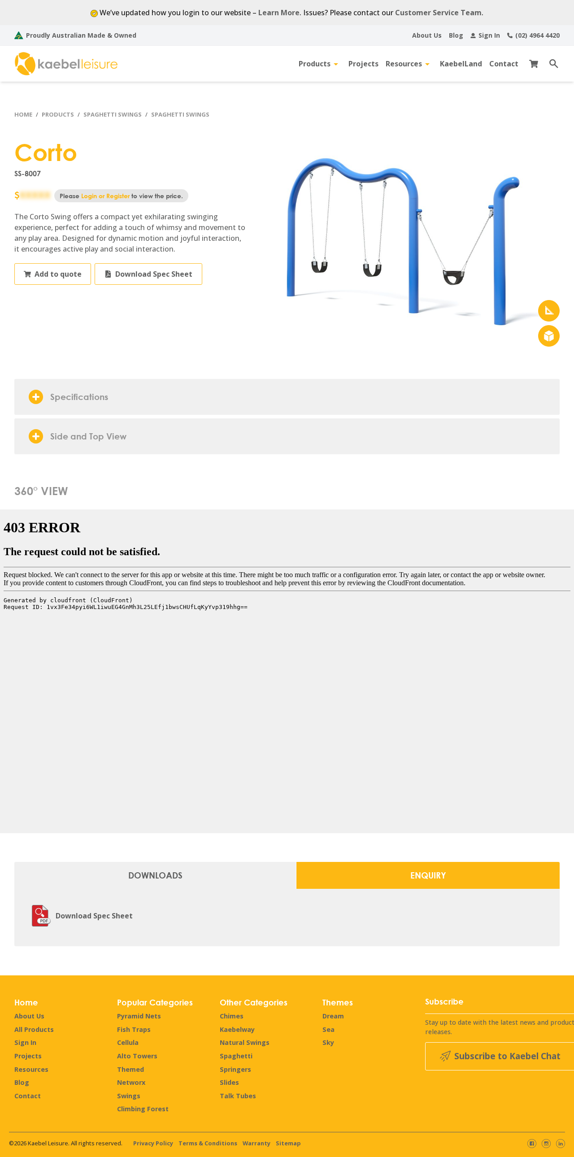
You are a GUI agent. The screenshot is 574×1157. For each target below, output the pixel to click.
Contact (27, 1096)
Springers (235, 1069)
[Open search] (551, 64)
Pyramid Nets (139, 1016)
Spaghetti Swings (112, 114)
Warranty (256, 1143)
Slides (229, 1082)
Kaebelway (237, 1029)
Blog (21, 1082)
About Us (29, 1016)
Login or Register (105, 196)
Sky (328, 1042)
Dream (333, 1016)
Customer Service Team (438, 12)
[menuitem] (427, 35)
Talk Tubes (238, 1096)
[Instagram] (546, 1143)
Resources (31, 1069)
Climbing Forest (143, 1109)
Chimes (232, 1016)
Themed (130, 1069)
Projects (28, 1056)
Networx (131, 1082)
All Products (34, 1029)
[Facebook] (531, 1143)
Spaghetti (236, 1056)
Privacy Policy (153, 1143)
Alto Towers (137, 1056)
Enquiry (428, 875)
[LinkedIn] (560, 1143)
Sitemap (288, 1143)
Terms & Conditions (207, 1143)
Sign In (25, 1042)
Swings (128, 1096)
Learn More (279, 12)
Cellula (128, 1042)
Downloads (155, 875)
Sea (328, 1029)
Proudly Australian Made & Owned (81, 35)
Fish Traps (134, 1029)
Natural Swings (245, 1042)
